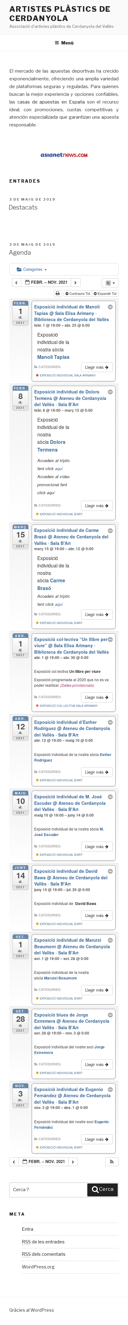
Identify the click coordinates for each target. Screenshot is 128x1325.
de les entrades (43, 1242)
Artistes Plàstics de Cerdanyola (60, 14)
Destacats (23, 207)
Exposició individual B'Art (61, 514)
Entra (27, 1229)
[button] (112, 1162)
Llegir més (95, 367)
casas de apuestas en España (51, 102)
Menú (67, 42)
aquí (59, 468)
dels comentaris (44, 1254)
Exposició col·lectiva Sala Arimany (68, 705)
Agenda (20, 252)
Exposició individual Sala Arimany (67, 375)
